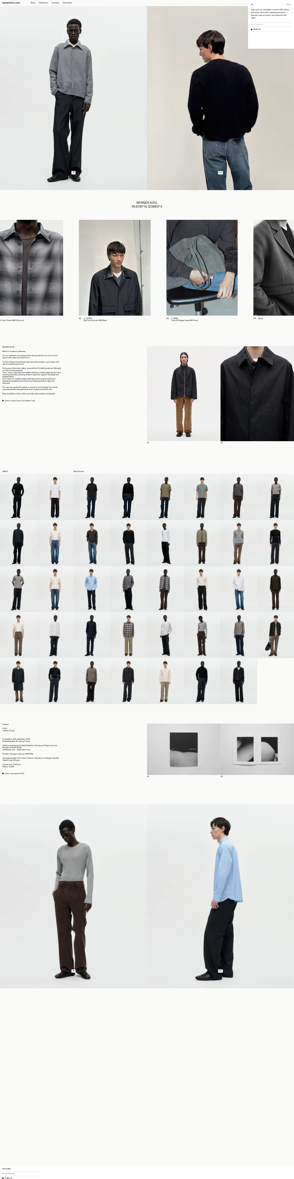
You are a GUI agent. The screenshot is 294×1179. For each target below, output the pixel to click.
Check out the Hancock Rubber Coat (20, 401)
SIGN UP (257, 29)
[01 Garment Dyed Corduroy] (73, 987)
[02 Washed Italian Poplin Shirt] (220, 987)
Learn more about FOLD (14, 774)
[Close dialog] (288, 4)
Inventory (55, 3)
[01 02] (220, 393)
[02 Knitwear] (220, 189)
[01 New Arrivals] (73, 189)
